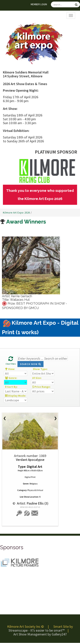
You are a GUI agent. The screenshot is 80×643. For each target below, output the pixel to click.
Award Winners (25, 222)
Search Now (29, 364)
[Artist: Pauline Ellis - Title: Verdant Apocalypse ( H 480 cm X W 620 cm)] (30, 431)
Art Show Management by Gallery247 (40, 634)
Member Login (39, 4)
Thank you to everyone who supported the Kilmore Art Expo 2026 (40, 195)
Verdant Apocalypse (30, 460)
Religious (33, 483)
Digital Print (30, 477)
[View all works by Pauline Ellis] (27, 513)
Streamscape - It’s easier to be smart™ (36, 630)
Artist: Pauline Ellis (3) (32, 503)
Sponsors (11, 547)
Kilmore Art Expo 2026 (17, 212)
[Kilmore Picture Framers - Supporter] (19, 562)
